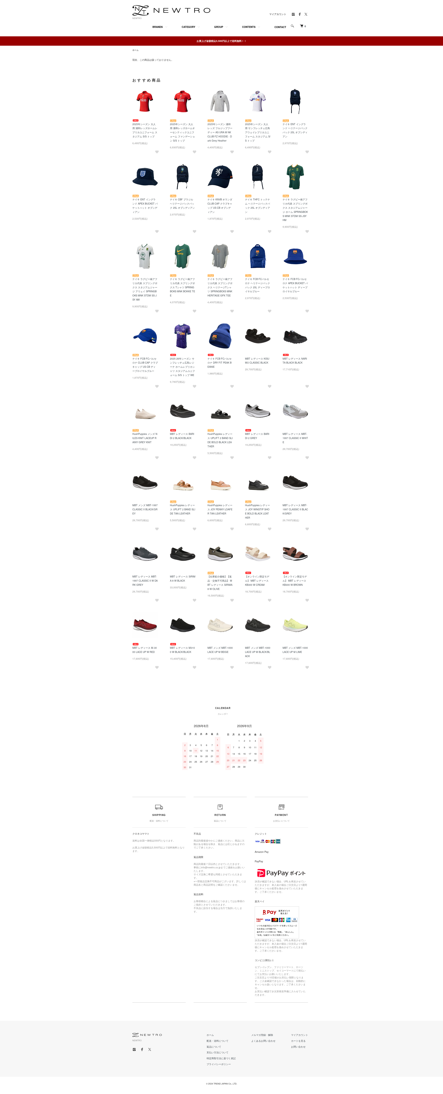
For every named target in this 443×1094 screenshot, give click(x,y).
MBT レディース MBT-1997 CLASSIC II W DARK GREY (145, 580)
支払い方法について (217, 1052)
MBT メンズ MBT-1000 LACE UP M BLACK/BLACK (257, 652)
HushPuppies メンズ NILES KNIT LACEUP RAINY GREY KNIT (144, 438)
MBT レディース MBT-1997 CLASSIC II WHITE (295, 438)
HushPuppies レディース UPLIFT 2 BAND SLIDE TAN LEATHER (182, 509)
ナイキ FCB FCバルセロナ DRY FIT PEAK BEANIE (219, 363)
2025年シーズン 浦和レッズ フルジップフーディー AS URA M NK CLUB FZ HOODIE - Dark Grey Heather (219, 132)
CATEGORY (188, 27)
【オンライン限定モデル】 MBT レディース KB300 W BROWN (295, 580)
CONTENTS (248, 27)
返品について (214, 1046)
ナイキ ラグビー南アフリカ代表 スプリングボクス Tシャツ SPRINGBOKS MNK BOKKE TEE (182, 287)
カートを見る (298, 1040)
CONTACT (280, 27)
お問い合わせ (298, 1046)
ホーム (135, 49)
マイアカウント (277, 14)
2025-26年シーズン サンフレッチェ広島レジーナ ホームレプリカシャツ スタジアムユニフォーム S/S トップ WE (182, 367)
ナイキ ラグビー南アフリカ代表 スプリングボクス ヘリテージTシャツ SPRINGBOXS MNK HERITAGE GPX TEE (219, 287)
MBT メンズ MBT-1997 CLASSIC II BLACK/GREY (145, 509)
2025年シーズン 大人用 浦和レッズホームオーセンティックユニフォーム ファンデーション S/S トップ (182, 132)
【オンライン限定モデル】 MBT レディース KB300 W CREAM (257, 580)
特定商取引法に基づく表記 (221, 1058)
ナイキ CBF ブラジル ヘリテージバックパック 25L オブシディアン (182, 203)
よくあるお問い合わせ (263, 1040)
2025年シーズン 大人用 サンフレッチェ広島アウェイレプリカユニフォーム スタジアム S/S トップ (257, 132)
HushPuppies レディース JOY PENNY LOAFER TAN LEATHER (219, 509)
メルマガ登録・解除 (262, 1035)
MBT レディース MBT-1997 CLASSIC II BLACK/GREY (295, 509)
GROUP (218, 27)
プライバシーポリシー (219, 1064)
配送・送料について (217, 1040)
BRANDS (157, 27)
